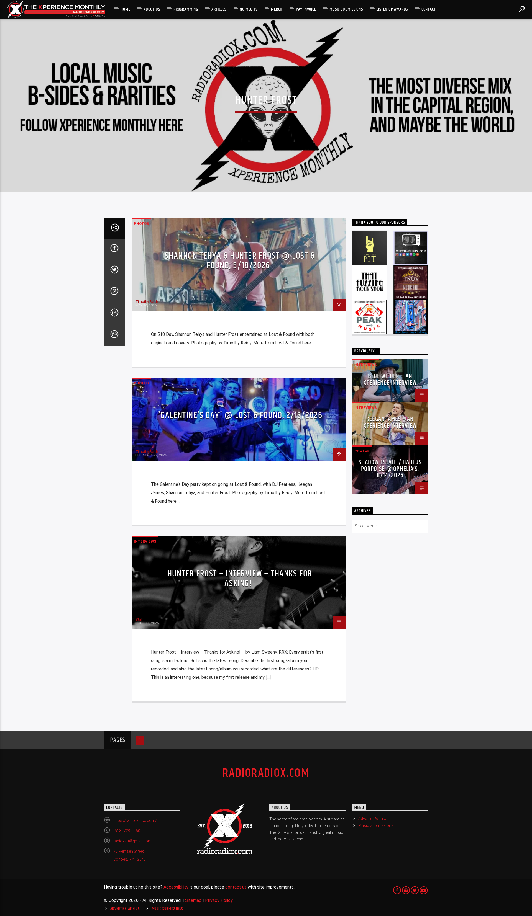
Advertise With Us (373, 818)
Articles (218, 9)
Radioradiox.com (266, 773)
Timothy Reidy (146, 302)
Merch (276, 9)
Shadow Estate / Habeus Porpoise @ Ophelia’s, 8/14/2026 (390, 469)
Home (125, 9)
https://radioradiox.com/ (135, 820)
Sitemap (193, 900)
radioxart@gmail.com (132, 841)
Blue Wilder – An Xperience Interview (390, 379)
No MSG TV (248, 9)
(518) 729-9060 (126, 831)
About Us (152, 9)
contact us (236, 887)
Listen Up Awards (392, 9)
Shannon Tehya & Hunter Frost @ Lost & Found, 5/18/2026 (240, 260)
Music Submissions (346, 9)
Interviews (145, 541)
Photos (141, 223)
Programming (185, 9)
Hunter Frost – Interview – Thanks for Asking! (239, 578)
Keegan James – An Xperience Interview (390, 422)
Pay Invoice (306, 9)
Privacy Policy (219, 900)
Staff (139, 619)
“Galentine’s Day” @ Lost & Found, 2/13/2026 (240, 415)
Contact (428, 9)
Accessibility (175, 887)
